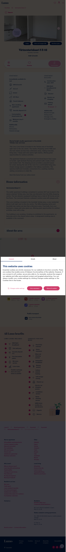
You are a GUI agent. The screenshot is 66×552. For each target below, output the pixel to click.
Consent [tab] (11, 259)
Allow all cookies (52, 288)
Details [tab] (33, 259)
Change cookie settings (17, 288)
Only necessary (34, 288)
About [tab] (54, 259)
